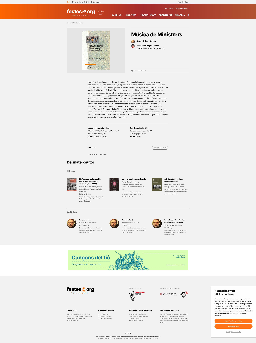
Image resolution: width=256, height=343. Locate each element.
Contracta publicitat (135, 318)
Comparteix (93, 154)
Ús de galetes (147, 338)
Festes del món (165, 15)
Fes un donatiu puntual (136, 320)
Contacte (155, 338)
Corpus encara (85, 220)
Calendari (116, 15)
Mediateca (180, 15)
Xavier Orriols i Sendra (146, 41)
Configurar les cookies (233, 332)
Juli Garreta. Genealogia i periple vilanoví (173, 180)
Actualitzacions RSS (73, 320)
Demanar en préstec (160, 148)
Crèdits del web (117, 338)
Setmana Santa (128, 220)
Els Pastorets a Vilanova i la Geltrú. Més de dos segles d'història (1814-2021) (89, 181)
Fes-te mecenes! (181, 8)
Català (169, 8)
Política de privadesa (136, 338)
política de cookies (228, 313)
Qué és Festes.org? (104, 314)
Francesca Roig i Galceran (148, 46)
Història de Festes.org (104, 316)
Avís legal (125, 338)
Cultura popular (148, 15)
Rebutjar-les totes (233, 326)
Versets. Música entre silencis (134, 179)
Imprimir (104, 154)
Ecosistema (131, 15)
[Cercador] (188, 15)
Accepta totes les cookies (233, 321)
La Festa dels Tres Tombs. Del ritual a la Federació (174, 221)
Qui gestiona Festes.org (105, 318)
